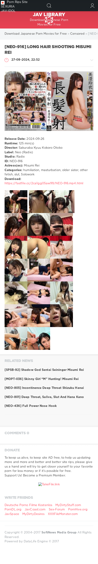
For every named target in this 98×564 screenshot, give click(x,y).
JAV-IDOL (8, 11)
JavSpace (12, 514)
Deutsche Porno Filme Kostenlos (28, 505)
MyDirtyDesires (33, 514)
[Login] (92, 5)
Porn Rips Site (17, 2)
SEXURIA (8, 6)
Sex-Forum (57, 509)
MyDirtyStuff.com (68, 505)
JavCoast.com (35, 509)
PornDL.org (13, 509)
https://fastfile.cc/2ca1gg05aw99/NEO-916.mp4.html (44, 183)
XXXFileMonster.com (63, 514)
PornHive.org (78, 509)
